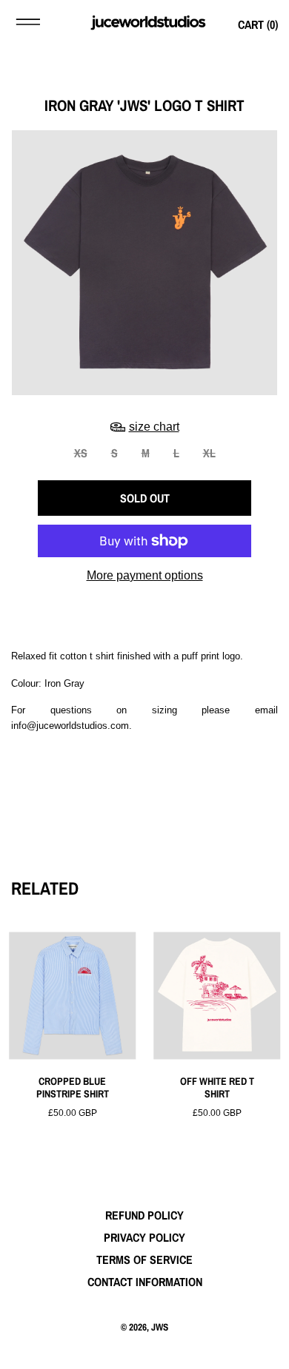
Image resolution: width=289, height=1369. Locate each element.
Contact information (144, 1282)
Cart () (258, 24)
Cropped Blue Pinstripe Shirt (72, 1087)
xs (80, 453)
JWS (159, 1326)
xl (209, 453)
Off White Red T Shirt (217, 1087)
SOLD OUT (145, 498)
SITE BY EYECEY (144, 1350)
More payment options (145, 575)
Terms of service (144, 1259)
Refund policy (144, 1215)
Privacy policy (144, 1237)
